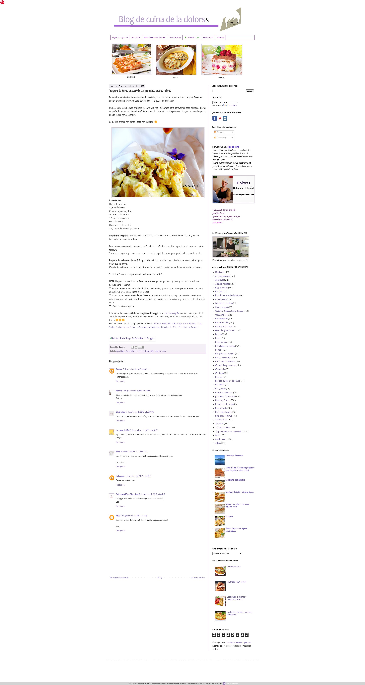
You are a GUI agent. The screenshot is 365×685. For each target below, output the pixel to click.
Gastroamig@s (172, 313)
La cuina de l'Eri (122, 430)
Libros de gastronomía (225, 354)
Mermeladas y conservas (226, 365)
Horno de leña (221, 342)
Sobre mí (220, 37)
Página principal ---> (120, 37)
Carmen (119, 369)
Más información (232, 683)
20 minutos (220, 272)
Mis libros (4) (208, 37)
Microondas (220, 369)
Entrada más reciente (119, 578)
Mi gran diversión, (162, 323)
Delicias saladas (222, 323)
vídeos (218, 443)
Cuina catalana (131, 351)
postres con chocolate (225, 396)
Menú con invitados (223, 358)
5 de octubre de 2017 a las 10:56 (136, 391)
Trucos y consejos (223, 427)
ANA (118, 516)
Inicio (159, 578)
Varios (218, 435)
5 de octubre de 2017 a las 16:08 (140, 412)
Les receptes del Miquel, (184, 323)
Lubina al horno (234, 567)
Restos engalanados (223, 412)
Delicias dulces (221, 319)
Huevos (218, 350)
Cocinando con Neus (125, 327)
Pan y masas (220, 389)
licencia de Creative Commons (238, 643)
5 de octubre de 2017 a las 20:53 (134, 452)
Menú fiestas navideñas (225, 361)
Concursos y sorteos (224, 303)
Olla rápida (220, 385)
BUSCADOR (136, 37)
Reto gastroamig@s (146, 351)
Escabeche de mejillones (235, 480)
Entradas (220, 132)
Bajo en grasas (221, 288)
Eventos (218, 334)
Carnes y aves (221, 299)
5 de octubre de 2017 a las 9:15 (136, 369)
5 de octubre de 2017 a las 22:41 (137, 476)
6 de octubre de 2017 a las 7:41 (152, 494)
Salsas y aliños (221, 420)
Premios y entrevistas (224, 404)
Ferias (218, 338)
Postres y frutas (222, 400)
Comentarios (221, 138)
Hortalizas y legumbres (225, 346)
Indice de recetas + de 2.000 (154, 37)
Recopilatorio (221, 408)
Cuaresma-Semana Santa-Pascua (229, 311)
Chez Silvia (120, 412)
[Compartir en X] (139, 347)
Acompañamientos (223, 276)
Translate (233, 106)
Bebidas (219, 292)
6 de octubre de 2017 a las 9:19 (133, 516)
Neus (118, 452)
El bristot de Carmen (189, 327)
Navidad (219, 377)
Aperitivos (120, 351)
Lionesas (229, 516)
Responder (120, 381)
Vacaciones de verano (234, 456)
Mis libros (219, 373)
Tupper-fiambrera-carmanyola (228, 431)
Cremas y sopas (222, 307)
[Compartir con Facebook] (142, 347)
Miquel (119, 391)
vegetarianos (160, 351)
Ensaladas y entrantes (225, 330)
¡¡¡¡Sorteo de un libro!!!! (236, 582)
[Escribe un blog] (136, 347)
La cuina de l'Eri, (169, 327)
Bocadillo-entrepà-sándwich (227, 295)
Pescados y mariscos (224, 393)
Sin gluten (219, 424)
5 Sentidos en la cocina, (148, 327)
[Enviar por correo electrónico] (132, 347)
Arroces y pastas (222, 284)
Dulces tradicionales (224, 327)
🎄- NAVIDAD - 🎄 (191, 37)
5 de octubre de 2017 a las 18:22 (144, 430)
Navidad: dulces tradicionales (228, 381)
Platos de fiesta (175, 37)
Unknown (120, 476)
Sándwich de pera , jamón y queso (240, 492)
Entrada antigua (198, 578)
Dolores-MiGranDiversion (127, 494)
